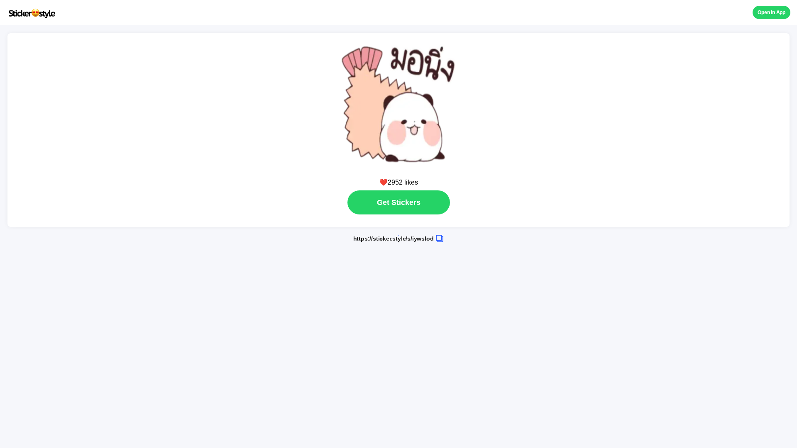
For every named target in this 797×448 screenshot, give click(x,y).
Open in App (771, 12)
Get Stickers (399, 202)
